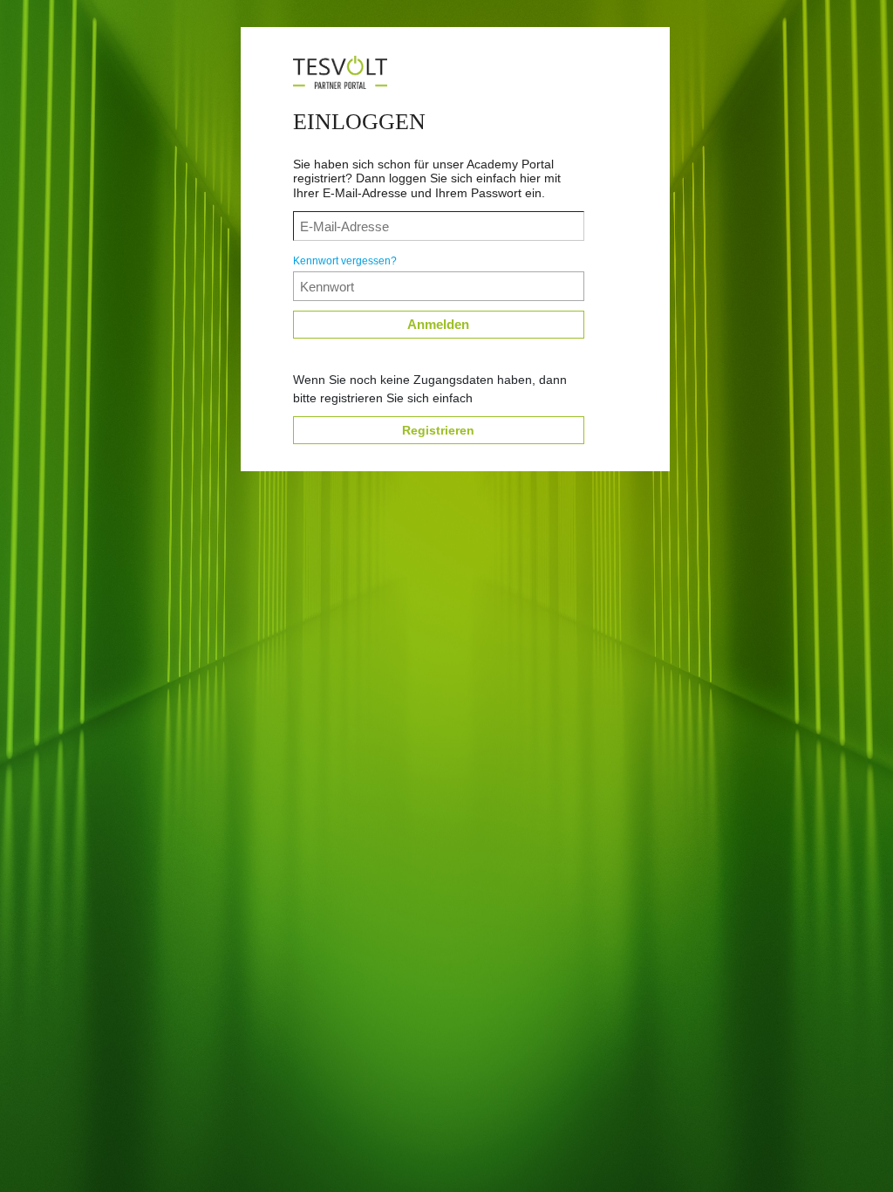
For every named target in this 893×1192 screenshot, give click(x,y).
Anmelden (438, 324)
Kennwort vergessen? (345, 261)
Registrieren (438, 430)
